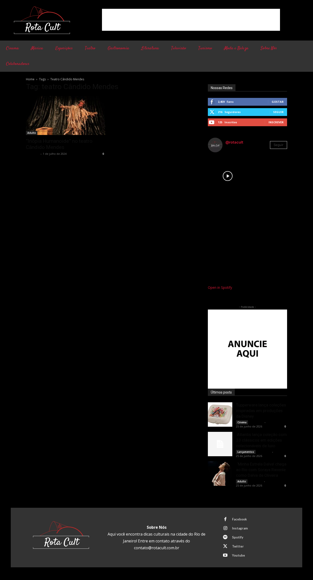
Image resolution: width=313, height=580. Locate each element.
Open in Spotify (220, 287)
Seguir (278, 112)
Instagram (240, 528)
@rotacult (234, 142)
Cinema (241, 422)
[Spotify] (225, 537)
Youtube (238, 555)
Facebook (239, 519)
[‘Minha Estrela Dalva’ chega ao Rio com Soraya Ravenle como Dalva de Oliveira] (220, 473)
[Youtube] (225, 555)
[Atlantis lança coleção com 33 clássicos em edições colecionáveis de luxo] (220, 444)
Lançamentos (245, 452)
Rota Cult (32, 153)
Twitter (238, 546)
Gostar (278, 102)
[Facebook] (225, 519)
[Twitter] (225, 546)
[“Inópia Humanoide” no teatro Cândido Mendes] (65, 115)
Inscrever (276, 122)
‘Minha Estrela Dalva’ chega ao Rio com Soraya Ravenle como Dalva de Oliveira (261, 470)
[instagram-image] (227, 176)
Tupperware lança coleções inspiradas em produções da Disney (261, 411)
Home (30, 79)
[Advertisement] (191, 20)
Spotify (237, 537)
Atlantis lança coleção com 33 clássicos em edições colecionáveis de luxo (261, 440)
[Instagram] (225, 528)
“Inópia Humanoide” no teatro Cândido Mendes (59, 144)
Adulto (31, 133)
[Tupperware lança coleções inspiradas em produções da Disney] (220, 414)
